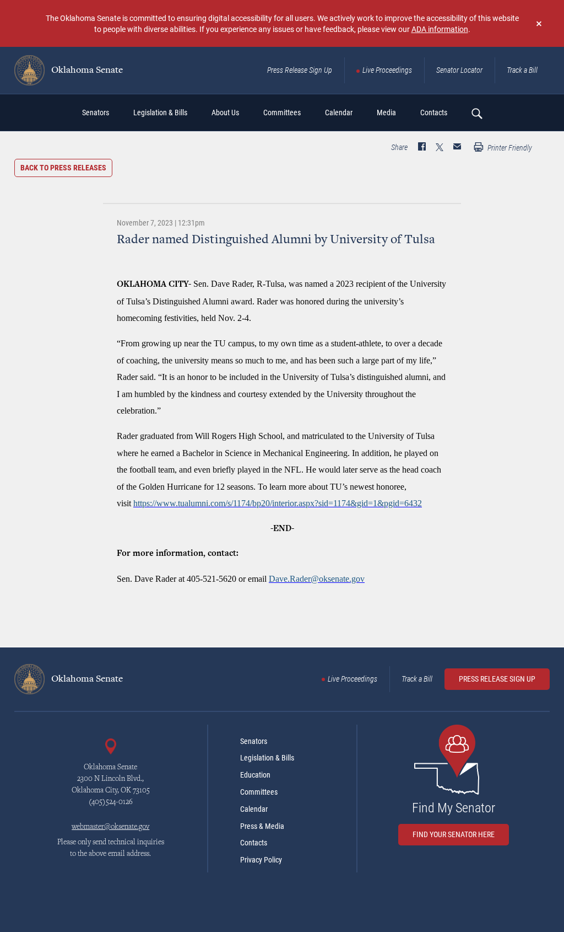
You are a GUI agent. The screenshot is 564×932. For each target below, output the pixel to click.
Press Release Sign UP (497, 678)
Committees (259, 792)
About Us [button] (225, 112)
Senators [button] (95, 112)
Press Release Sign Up (299, 70)
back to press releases (63, 167)
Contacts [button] (433, 112)
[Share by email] (457, 148)
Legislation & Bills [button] (160, 112)
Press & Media (262, 826)
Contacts (253, 842)
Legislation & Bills (267, 757)
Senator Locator (459, 70)
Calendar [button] (338, 112)
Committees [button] (282, 112)
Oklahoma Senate (86, 71)
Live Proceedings (387, 70)
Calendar (254, 809)
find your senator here (454, 834)
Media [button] (386, 112)
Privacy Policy (261, 859)
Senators (253, 741)
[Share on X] (439, 148)
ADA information (439, 29)
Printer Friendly (509, 147)
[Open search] (476, 113)
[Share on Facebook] (422, 148)
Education (255, 774)
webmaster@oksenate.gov (110, 827)
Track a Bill (522, 70)
